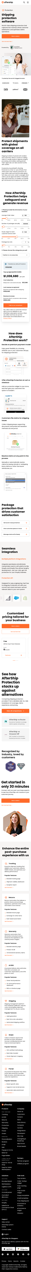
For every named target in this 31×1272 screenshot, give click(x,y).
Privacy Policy (7, 318)
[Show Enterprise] (17, 660)
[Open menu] (27, 2)
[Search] (24, 2)
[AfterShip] (8, 2)
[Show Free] (14, 660)
